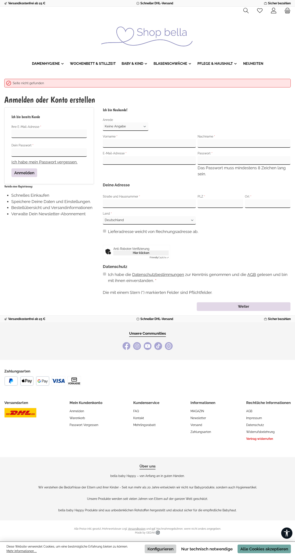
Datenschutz (255, 425)
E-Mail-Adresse (115, 153)
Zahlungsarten (200, 432)
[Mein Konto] (273, 11)
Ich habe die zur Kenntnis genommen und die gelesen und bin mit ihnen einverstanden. (197, 277)
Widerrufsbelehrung (260, 432)
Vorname (110, 136)
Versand (196, 425)
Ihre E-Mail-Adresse (26, 126)
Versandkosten (137, 528)
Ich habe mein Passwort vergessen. (44, 162)
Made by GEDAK (145, 532)
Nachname (206, 136)
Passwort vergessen (84, 425)
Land (107, 213)
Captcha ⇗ (159, 257)
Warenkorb (77, 418)
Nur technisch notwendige (207, 548)
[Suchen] (246, 11)
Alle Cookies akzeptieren (264, 548)
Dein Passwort (22, 145)
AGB (251, 274)
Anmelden (24, 172)
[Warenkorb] (286, 11)
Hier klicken (141, 253)
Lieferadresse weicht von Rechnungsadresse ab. (153, 231)
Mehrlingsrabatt (144, 425)
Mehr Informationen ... (21, 551)
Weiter (243, 306)
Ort (248, 196)
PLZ (201, 196)
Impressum (254, 418)
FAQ (136, 411)
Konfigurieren (160, 548)
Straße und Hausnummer (121, 196)
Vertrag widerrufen (259, 438)
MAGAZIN (197, 411)
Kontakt (138, 418)
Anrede (108, 120)
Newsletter (198, 418)
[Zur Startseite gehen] (147, 33)
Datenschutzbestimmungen (158, 274)
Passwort (205, 153)
